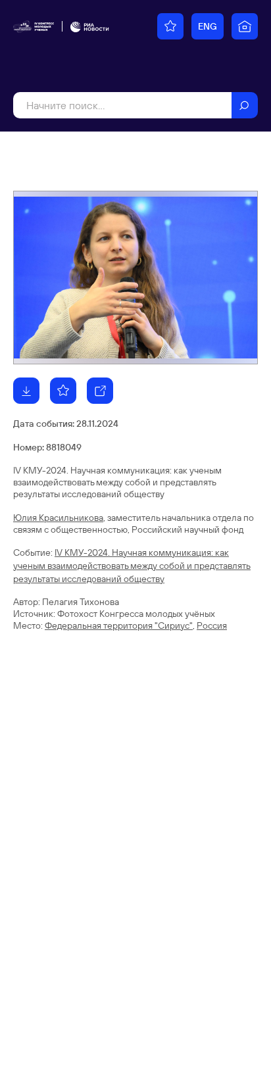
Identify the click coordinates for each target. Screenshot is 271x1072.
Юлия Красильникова (58, 518)
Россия (212, 625)
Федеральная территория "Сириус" (119, 625)
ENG (207, 26)
